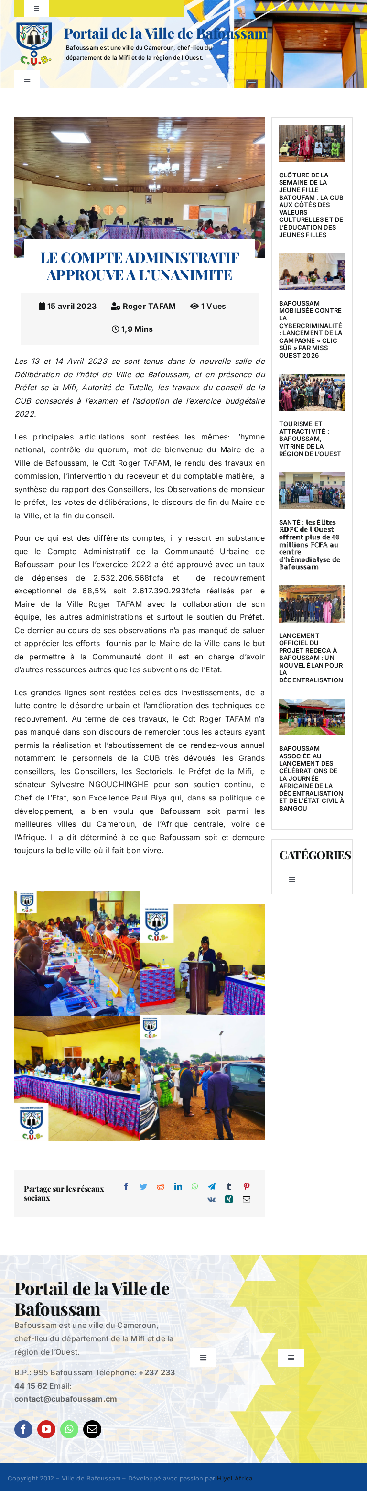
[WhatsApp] (195, 1187)
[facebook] (23, 1429)
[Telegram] (211, 1187)
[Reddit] (160, 1187)
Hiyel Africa (234, 1478)
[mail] (92, 1429)
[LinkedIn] (178, 1187)
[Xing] (228, 1199)
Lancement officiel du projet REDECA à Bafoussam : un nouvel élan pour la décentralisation (311, 658)
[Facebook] (126, 1187)
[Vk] (211, 1199)
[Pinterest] (246, 1187)
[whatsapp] (69, 1429)
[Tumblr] (228, 1187)
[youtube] (46, 1429)
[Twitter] (143, 1187)
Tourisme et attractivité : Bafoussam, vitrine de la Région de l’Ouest (310, 438)
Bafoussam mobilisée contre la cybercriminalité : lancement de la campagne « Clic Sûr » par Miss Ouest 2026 (310, 329)
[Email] (246, 1199)
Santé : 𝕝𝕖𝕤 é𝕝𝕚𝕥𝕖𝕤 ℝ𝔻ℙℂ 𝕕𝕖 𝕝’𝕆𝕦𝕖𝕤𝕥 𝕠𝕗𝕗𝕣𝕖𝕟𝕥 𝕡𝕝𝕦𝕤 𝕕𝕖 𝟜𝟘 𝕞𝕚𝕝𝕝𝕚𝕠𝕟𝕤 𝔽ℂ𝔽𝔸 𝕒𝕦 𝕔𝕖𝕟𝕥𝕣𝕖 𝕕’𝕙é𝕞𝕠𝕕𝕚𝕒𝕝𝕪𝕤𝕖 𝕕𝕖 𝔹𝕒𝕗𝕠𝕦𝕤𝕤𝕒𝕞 (309, 544)
